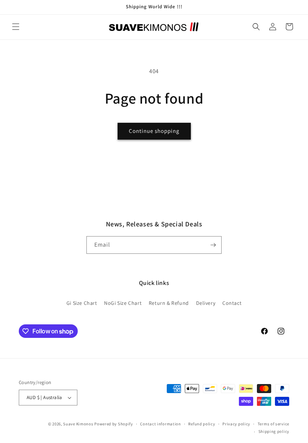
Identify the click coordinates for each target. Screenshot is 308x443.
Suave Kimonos (78, 423)
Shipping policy (274, 431)
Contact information (160, 423)
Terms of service (273, 423)
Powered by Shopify (113, 423)
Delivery (206, 303)
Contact (232, 303)
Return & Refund (169, 303)
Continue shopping (154, 130)
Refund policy (201, 423)
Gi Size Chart (81, 303)
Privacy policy (236, 423)
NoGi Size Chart (123, 303)
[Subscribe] (213, 245)
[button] (16, 26)
